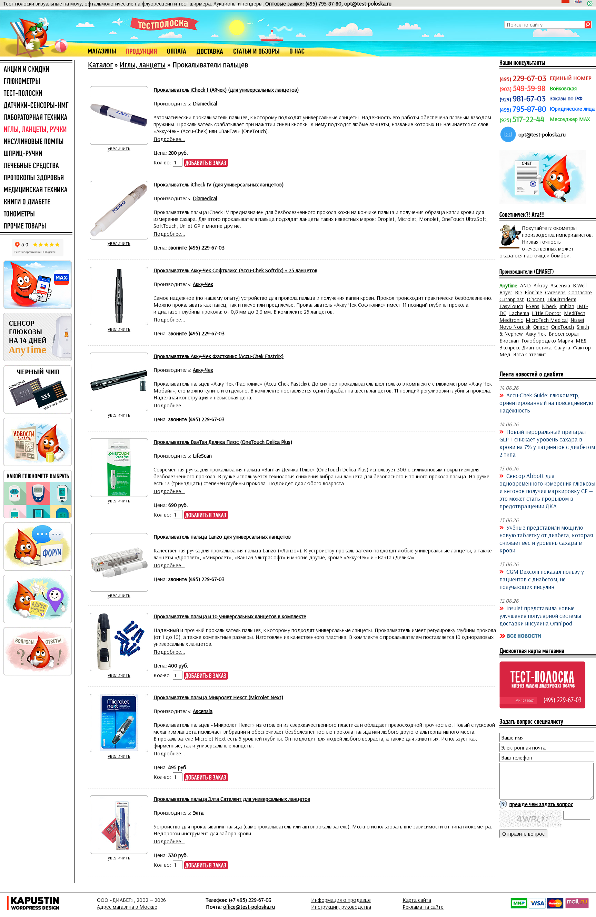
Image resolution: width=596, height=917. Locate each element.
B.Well (580, 285)
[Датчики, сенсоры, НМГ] (36, 105)
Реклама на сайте (423, 906)
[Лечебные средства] (36, 166)
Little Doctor (546, 312)
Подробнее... (169, 138)
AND (525, 285)
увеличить (119, 148)
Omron (540, 326)
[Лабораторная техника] (36, 117)
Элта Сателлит (529, 354)
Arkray (541, 285)
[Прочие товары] (36, 226)
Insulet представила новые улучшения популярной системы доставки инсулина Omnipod (540, 615)
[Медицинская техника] (36, 190)
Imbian (566, 306)
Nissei (577, 319)
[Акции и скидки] (36, 69)
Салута (562, 347)
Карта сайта (417, 899)
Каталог (100, 64)
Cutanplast (511, 299)
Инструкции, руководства (341, 906)
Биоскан (509, 340)
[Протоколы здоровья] (36, 178)
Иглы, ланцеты (143, 64)
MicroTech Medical (547, 319)
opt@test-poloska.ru (367, 3)
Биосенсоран (564, 333)
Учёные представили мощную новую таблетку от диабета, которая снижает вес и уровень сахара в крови (546, 538)
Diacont (536, 299)
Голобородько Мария (547, 340)
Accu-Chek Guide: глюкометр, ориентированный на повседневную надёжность (546, 402)
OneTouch (562, 326)
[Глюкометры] (36, 81)
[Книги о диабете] (36, 202)
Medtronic (511, 319)
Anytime (508, 285)
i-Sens (532, 306)
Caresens (555, 292)
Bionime (533, 292)
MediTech (574, 312)
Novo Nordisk (514, 326)
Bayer (505, 292)
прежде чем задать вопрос (541, 804)
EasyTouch (511, 306)
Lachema (519, 312)
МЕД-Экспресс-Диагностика (543, 344)
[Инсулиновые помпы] (36, 142)
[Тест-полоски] (36, 93)
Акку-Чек (536, 333)
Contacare (580, 292)
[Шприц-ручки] (36, 154)
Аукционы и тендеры (237, 3)
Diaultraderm (561, 299)
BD (518, 292)
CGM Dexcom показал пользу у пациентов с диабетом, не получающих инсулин (541, 579)
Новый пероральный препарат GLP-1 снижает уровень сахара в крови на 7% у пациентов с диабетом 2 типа (547, 443)
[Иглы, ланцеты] (36, 129)
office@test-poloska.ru (249, 906)
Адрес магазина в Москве (127, 906)
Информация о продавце (341, 899)
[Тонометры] (36, 214)
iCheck (549, 306)
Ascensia (560, 285)
